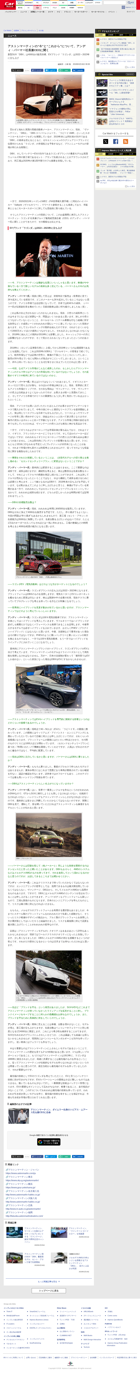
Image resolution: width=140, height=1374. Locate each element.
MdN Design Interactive (92, 1340)
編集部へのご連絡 (61, 1358)
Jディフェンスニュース (92, 1316)
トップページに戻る (49, 1290)
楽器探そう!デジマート (68, 1316)
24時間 (110, 35)
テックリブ (85, 1344)
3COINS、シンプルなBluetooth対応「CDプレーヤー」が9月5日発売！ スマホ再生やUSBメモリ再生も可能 (117, 167)
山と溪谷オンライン (67, 1331)
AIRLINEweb (88, 1312)
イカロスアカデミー (91, 1328)
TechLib (87, 1347)
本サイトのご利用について (13, 1358)
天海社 (110, 1312)
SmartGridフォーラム (37, 1312)
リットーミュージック (68, 1312)
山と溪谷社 (61, 1328)
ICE (106, 1308)
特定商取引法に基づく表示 (127, 1358)
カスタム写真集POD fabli (117, 1339)
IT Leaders (10, 1324)
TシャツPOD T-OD (67, 1320)
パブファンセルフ (114, 1327)
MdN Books (88, 1335)
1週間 (121, 35)
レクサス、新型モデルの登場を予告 (113, 39)
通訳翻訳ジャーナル (91, 1320)
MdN (82, 1332)
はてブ (52, 70)
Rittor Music (61, 1308)
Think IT (9, 1312)
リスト (27, 70)
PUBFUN (108, 1324)
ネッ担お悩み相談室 (13, 1332)
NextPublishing (35, 1343)
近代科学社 (61, 1340)
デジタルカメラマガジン (15, 1340)
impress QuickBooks (115, 1320)
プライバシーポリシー (79, 1358)
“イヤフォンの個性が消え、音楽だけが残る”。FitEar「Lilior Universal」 (121, 111)
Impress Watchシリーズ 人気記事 (116, 150)
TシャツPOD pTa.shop (117, 1335)
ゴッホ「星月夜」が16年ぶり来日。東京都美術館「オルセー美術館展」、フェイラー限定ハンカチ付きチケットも (117, 173)
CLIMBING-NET (66, 1335)
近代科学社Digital (66, 1343)
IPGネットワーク (111, 1331)
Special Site (107, 74)
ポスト (19, 70)
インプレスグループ (106, 1358)
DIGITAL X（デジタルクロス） (41, 1328)
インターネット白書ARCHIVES (18, 1348)
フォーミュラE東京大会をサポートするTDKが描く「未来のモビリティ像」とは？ (121, 83)
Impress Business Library (39, 1320)
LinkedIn (80, 70)
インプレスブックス (37, 1339)
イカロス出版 (86, 1308)
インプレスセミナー (37, 1324)
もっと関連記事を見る (47, 1281)
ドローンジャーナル (13, 1328)
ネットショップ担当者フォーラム (42, 1316)
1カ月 (131, 35)
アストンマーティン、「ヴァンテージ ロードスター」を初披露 (79, 1231)
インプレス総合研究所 (14, 1320)
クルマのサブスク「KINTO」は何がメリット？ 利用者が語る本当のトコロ (121, 121)
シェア (39, 70)
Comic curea (112, 1316)
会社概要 (93, 1358)
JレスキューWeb (90, 1324)
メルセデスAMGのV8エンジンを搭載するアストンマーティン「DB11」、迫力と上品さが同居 (79, 1263)
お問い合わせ (31, 1358)
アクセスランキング (110, 31)
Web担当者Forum (13, 1316)
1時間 (100, 35)
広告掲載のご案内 (45, 1358)
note (66, 70)
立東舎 (62, 1324)
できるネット (11, 1344)
